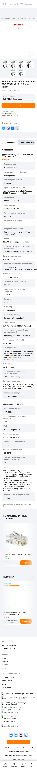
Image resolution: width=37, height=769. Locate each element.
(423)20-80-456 (14, 712)
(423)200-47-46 (14, 710)
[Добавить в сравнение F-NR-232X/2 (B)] (6, 608)
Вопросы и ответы (8, 648)
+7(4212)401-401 (12, 698)
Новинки (8, 576)
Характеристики (27, 143)
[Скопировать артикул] (18, 91)
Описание (10, 143)
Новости (5, 665)
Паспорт (5, 159)
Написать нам (18, 742)
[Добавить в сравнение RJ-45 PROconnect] (6, 549)
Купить (18, 105)
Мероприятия (7, 681)
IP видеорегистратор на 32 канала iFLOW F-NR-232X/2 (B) (15, 613)
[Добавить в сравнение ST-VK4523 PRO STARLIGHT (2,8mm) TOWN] (32, 54)
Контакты (5, 668)
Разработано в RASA (18, 759)
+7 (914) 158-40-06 (29, 698)
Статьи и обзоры (8, 677)
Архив (4, 684)
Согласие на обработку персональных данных (18, 755)
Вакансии (5, 661)
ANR (10, 357)
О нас (4, 658)
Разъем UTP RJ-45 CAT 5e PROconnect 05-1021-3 (16, 555)
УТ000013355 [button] (12, 90)
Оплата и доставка (9, 645)
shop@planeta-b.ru (11, 726)
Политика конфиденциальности (19, 751)
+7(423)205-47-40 (15, 707)
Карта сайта (6, 687)
